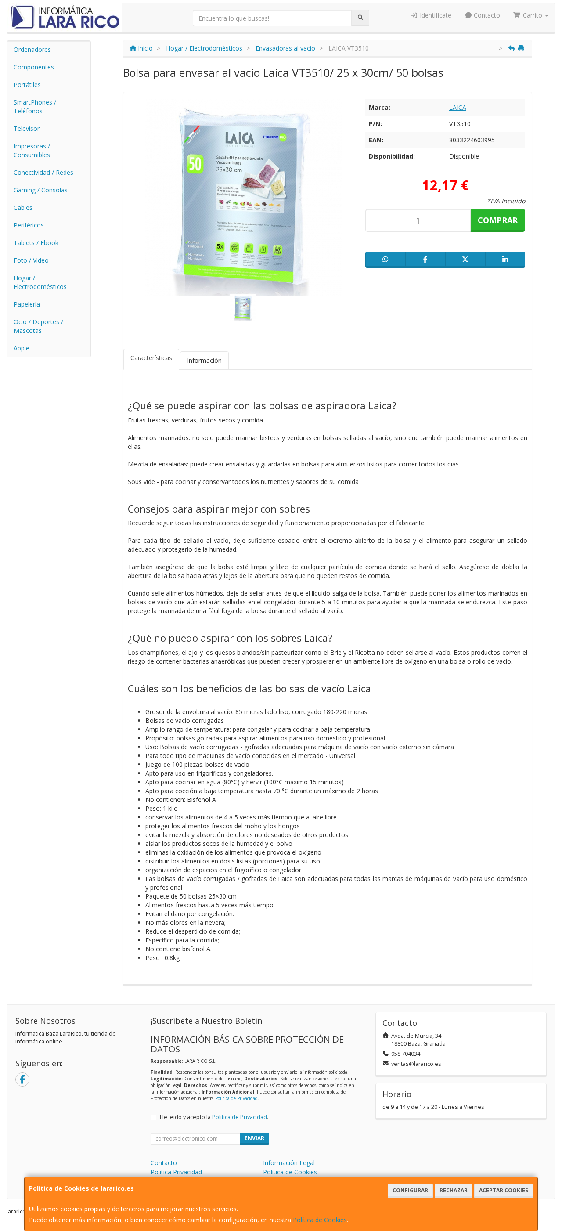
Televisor (27, 128)
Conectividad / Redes (43, 172)
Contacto (486, 15)
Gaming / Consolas (41, 190)
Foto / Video (31, 260)
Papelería (27, 304)
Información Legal (289, 1163)
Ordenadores (32, 49)
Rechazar (454, 1190)
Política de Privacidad (236, 1098)
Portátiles (27, 84)
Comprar (498, 220)
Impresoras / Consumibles (32, 150)
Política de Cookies (320, 1220)
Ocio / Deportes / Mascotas (38, 326)
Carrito (532, 15)
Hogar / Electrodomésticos (40, 282)
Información (204, 360)
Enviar (254, 1138)
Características (151, 358)
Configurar (410, 1190)
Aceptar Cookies (503, 1190)
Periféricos (29, 225)
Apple (21, 348)
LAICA (457, 107)
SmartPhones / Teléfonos (35, 106)
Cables (23, 207)
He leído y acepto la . (214, 1117)
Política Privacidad (176, 1172)
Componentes (34, 67)
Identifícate (434, 15)
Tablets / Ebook (36, 242)
